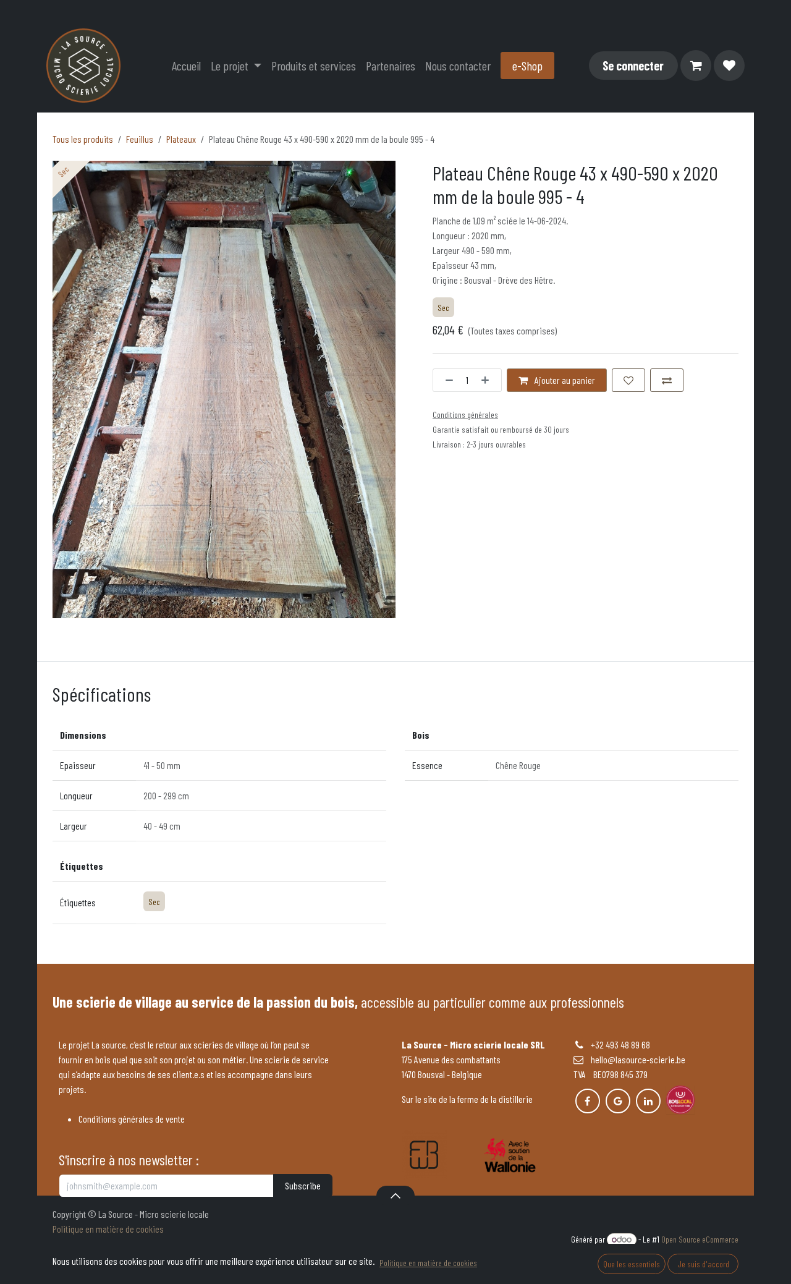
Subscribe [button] (303, 1185)
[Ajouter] (488, 380)
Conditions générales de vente (131, 1119)
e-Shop (527, 65)
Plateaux (181, 139)
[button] (395, 1195)
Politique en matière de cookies (108, 1229)
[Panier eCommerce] (695, 65)
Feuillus (139, 139)
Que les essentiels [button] (631, 1264)
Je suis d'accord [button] (703, 1264)
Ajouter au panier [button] (564, 380)
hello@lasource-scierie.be (634, 1059)
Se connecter (633, 65)
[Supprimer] (446, 380)
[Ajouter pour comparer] (666, 380)
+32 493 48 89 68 (620, 1044)
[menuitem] (186, 65)
